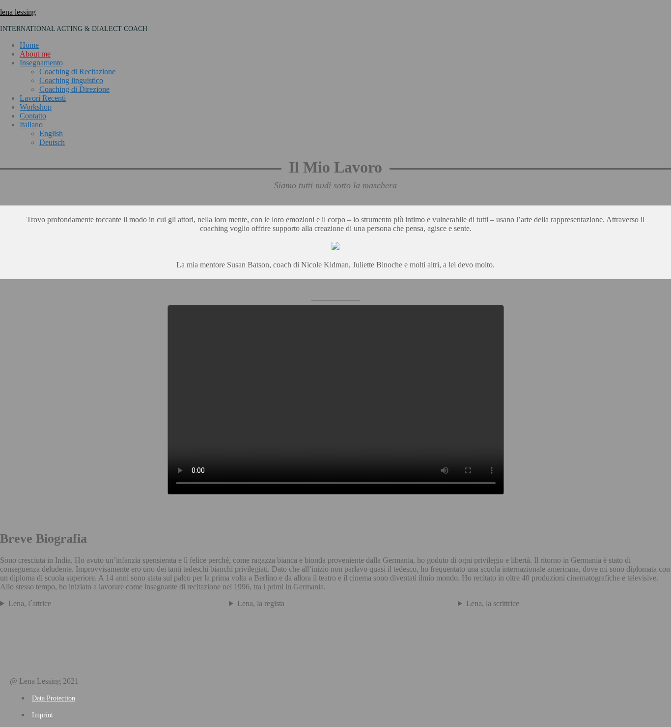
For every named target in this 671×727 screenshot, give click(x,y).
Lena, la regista (260, 603)
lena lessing (18, 12)
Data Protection (53, 698)
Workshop (36, 107)
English (51, 133)
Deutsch (52, 142)
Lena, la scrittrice (492, 603)
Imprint (42, 715)
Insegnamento (41, 62)
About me (35, 54)
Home (29, 45)
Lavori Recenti (43, 98)
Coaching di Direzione (74, 89)
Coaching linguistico (71, 80)
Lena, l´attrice (29, 603)
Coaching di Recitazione (77, 71)
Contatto (33, 116)
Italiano (31, 124)
